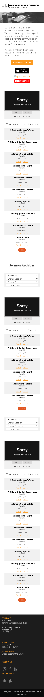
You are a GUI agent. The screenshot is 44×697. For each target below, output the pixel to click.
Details (18, 116)
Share (27, 116)
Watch (16, 112)
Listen (27, 112)
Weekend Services (22, 62)
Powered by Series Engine (22, 256)
